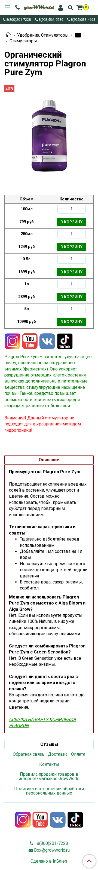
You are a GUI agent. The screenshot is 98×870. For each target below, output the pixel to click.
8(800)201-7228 (18, 20)
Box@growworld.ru (52, 850)
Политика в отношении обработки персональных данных (49, 791)
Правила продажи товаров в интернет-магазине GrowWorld (49, 776)
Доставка (58, 754)
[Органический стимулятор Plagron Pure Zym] (49, 139)
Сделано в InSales (48, 861)
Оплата (78, 754)
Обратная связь (28, 754)
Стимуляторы (23, 40)
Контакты (49, 764)
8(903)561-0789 (50, 20)
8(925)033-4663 (82, 20)
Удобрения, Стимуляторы (43, 35)
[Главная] (8, 35)
